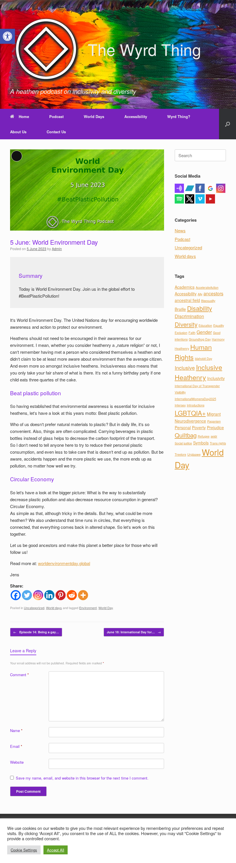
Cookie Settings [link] (24, 850)
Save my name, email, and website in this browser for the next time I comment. (82, 778)
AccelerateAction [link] (207, 287)
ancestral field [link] (187, 300)
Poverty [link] (199, 427)
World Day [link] (105, 607)
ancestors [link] (213, 293)
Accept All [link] (55, 850)
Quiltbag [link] (186, 435)
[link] (7, 36)
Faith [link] (192, 332)
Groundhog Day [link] (200, 339)
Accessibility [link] (135, 116)
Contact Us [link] (56, 131)
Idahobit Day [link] (203, 358)
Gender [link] (204, 332)
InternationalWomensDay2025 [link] (195, 399)
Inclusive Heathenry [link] (198, 372)
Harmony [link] (218, 339)
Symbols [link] (201, 443)
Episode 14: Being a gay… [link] (36, 632)
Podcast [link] (56, 116)
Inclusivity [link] (216, 378)
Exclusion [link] (181, 332)
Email (16, 746)
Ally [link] (200, 294)
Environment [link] (88, 607)
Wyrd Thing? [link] (178, 116)
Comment (19, 674)
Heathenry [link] (182, 348)
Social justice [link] (183, 443)
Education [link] (205, 325)
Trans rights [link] (218, 443)
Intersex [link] (180, 405)
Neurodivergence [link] (190, 421)
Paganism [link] (214, 421)
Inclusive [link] (185, 367)
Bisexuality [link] (208, 301)
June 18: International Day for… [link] (134, 632)
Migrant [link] (214, 414)
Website (17, 762)
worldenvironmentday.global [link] (64, 563)
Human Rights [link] (193, 352)
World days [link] (54, 607)
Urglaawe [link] (194, 454)
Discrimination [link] (189, 316)
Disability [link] (199, 308)
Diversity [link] (186, 324)
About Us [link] (18, 131)
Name (16, 730)
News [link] (180, 230)
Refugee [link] (204, 436)
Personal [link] (183, 427)
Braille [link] (180, 309)
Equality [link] (218, 325)
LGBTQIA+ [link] (190, 412)
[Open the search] (227, 124)
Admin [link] (57, 248)
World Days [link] (94, 116)
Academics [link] (185, 287)
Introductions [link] (195, 405)
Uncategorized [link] (34, 607)
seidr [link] (214, 436)
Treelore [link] (180, 454)
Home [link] (24, 116)
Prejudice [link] (215, 427)
